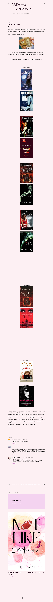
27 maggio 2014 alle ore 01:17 (21, 439)
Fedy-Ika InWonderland (17, 457)
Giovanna (14, 439)
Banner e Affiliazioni (24, 16)
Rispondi (14, 443)
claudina (13, 446)
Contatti (33, 16)
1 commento (14, 576)
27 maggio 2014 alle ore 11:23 (21, 446)
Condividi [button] (9, 432)
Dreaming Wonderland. (22, 7)
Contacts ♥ (16, 501)
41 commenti (19, 503)
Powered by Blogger (27, 597)
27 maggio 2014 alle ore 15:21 (28, 457)
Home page (14, 16)
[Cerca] (44, 3)
